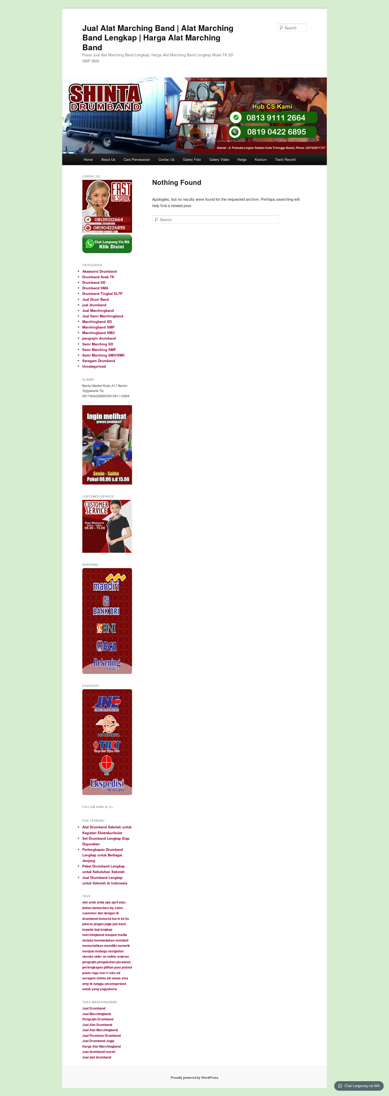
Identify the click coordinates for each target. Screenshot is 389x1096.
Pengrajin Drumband (97, 1019)
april (114, 902)
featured (104, 918)
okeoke (87, 956)
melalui (87, 940)
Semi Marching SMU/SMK (103, 355)
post (117, 967)
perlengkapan (92, 967)
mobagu (101, 951)
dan (100, 913)
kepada (87, 929)
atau (122, 902)
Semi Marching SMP (99, 349)
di (117, 913)
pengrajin (89, 962)
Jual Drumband (93, 1008)
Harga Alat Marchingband (101, 1046)
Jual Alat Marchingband (100, 1030)
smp (85, 983)
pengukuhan (106, 962)
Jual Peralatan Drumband (101, 1035)
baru (105, 907)
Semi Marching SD (97, 343)
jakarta (87, 923)
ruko (112, 972)
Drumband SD (93, 282)
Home (88, 159)
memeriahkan (92, 945)
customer (89, 913)
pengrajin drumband (99, 338)
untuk (86, 989)
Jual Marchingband (98, 310)
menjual (88, 951)
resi (102, 972)
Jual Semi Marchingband (102, 315)
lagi (96, 929)
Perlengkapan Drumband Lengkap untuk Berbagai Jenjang (102, 855)
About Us (108, 159)
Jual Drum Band (95, 299)
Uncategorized (94, 366)
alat (85, 902)
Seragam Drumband (98, 360)
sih (109, 978)
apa (108, 902)
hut (114, 918)
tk (91, 983)
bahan (87, 907)
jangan (99, 923)
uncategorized (115, 983)
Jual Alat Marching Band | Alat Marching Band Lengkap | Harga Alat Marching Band (157, 37)
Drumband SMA (95, 287)
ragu (95, 972)
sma (124, 978)
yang (95, 989)
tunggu (98, 983)
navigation (116, 951)
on (104, 956)
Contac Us (167, 159)
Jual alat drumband (96, 1057)
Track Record (285, 159)
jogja (108, 923)
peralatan (123, 962)
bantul (97, 907)
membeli (121, 940)
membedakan (104, 940)
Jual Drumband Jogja (98, 1040)
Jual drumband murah (98, 1051)
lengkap (106, 929)
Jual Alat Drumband (97, 1024)
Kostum (261, 159)
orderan (123, 956)
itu (127, 918)
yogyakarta (108, 989)
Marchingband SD (97, 321)
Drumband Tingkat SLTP (102, 293)
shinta (101, 978)
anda (100, 902)
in (118, 918)
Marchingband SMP (98, 327)
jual (115, 923)
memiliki (110, 945)
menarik (123, 945)
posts (86, 972)
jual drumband (94, 304)
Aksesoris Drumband (99, 271)
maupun (111, 934)
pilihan (109, 967)
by (112, 907)
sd (118, 972)
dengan (109, 913)
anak (92, 902)
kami (122, 923)
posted (127, 967)
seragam (89, 978)
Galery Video (219, 159)
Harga (241, 159)
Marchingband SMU (98, 332)
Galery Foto (192, 159)
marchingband (93, 934)
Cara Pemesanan (137, 159)
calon (119, 907)
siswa (116, 978)
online (111, 956)
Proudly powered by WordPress (194, 1077)
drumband (90, 918)
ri (107, 972)
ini (122, 918)
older (98, 956)
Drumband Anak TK (98, 276)
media (122, 934)
